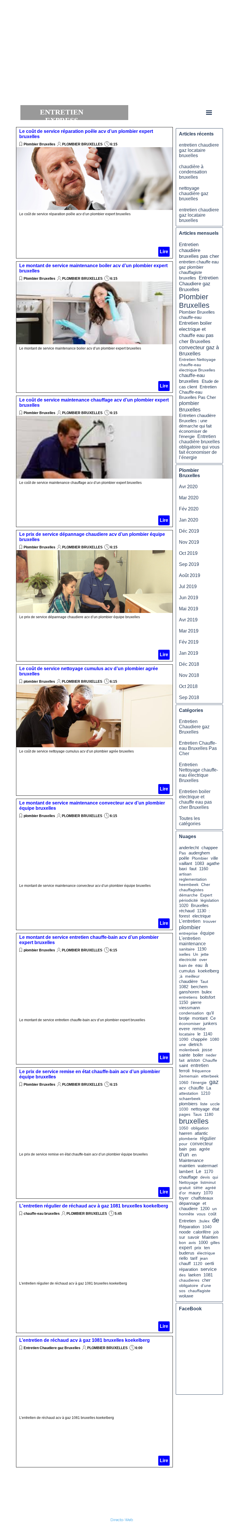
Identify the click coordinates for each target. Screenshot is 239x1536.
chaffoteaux (202, 1198)
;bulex (204, 1221)
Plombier (200, 858)
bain (183, 1148)
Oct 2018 (188, 686)
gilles (215, 1242)
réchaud (186, 910)
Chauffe (210, 1060)
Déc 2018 (189, 664)
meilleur (192, 976)
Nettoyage (188, 1182)
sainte (184, 1055)
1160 (203, 868)
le (199, 1033)
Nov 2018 (189, 675)
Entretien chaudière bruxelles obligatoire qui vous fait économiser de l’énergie (199, 447)
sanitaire (187, 949)
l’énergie (199, 1082)
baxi (183, 868)
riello (183, 1258)
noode (185, 1232)
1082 (183, 986)
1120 (197, 1263)
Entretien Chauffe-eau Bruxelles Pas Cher (198, 392)
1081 (208, 1275)
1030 (183, 1109)
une (182, 1044)
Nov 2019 (189, 542)
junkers (210, 1023)
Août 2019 (189, 575)
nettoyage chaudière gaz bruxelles (193, 193)
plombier (190, 927)
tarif (193, 1258)
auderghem (199, 853)
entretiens (188, 997)
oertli (209, 1263)
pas (192, 1148)
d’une (206, 1285)
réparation (188, 1269)
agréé (210, 1187)
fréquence (201, 1070)
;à (180, 976)
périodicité (188, 900)
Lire (164, 251)
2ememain (188, 1076)
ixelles (184, 954)
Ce (213, 1018)
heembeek (188, 884)
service (209, 1269)
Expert (206, 895)
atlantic (201, 1133)
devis (205, 1177)
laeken (194, 1275)
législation (210, 900)
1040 (207, 1226)
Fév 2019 (188, 642)
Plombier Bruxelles (39, 144)
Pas (182, 853)
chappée (199, 1039)
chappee (209, 847)
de (215, 1220)
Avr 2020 (188, 486)
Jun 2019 (188, 597)
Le (198, 1171)
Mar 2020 (188, 497)
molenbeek (189, 1049)
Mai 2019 (188, 608)
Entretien (187, 1221)
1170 (208, 1171)
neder (211, 1055)
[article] (94, 192)
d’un (184, 1155)
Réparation (189, 1226)
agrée (204, 1148)
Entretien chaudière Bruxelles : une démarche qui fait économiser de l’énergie (197, 426)
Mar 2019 (188, 630)
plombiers (188, 1103)
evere (184, 1028)
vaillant (185, 863)
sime (198, 1187)
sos (182, 1290)
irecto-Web (123, 1519)
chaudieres (189, 1280)
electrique (201, 916)
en (194, 1154)
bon (182, 1242)
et (204, 1203)
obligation (200, 1128)
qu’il (210, 1012)
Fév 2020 (188, 508)
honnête (186, 1214)
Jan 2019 (188, 653)
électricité (187, 959)
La (208, 1087)
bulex (207, 992)
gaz (214, 1082)
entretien (200, 1065)
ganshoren (189, 992)
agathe (213, 863)
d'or (182, 1193)
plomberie (188, 1138)
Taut (204, 981)
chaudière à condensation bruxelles (193, 172)
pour (183, 1143)
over (203, 959)
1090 (183, 1039)
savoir (193, 1237)
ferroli (184, 1070)
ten (207, 1247)
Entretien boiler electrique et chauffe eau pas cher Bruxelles (196, 332)
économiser (190, 1023)
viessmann (189, 1007)
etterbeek (210, 1076)
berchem (199, 986)
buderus (186, 1253)
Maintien (210, 1237)
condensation (191, 1013)
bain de (186, 965)
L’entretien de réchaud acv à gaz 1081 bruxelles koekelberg (84, 1340)
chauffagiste (199, 1290)
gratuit (185, 1187)
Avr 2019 (188, 619)
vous (201, 1214)
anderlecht (189, 847)
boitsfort (207, 997)
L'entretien (190, 938)
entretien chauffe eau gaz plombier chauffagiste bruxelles (199, 269)
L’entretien (190, 921)
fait (181, 1060)
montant (200, 1018)
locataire (187, 1034)
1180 (208, 1114)
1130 (201, 910)
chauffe (196, 1087)
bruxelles (194, 1121)
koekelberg (208, 971)
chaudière (188, 981)
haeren (185, 1133)
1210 (205, 1093)
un (214, 1208)
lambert (186, 1171)
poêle (184, 858)
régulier (208, 1138)
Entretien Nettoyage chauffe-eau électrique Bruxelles (197, 364)
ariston (193, 1060)
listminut (208, 1182)
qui (215, 1177)
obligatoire (188, 1285)
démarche (188, 895)
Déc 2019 (189, 531)
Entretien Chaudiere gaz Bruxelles (52, 1348)
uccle (215, 1103)
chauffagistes (191, 889)
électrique (206, 1253)
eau (198, 965)
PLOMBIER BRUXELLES (82, 144)
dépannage (189, 1203)
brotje (184, 1018)
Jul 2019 (188, 586)
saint (183, 1065)
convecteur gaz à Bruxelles (199, 351)
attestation (188, 1093)
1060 (183, 1082)
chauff (185, 1263)
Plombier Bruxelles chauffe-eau (197, 315)
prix (197, 1247)
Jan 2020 (188, 519)
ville (214, 858)
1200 (205, 1208)
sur (182, 1237)
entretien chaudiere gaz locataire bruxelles (199, 150)
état (215, 1108)
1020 (183, 905)
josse (207, 1049)
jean (204, 1258)
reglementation (193, 879)
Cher (205, 884)
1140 (207, 1034)
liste (204, 1103)
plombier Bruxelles (39, 682)
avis (192, 1242)
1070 (208, 1193)
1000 (203, 1242)
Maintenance (191, 1160)
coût (212, 1213)
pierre (196, 1002)
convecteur (201, 1143)
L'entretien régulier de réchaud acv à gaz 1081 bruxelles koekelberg (93, 1205)
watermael (207, 1165)
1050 (183, 1128)
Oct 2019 (188, 553)
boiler (198, 1054)
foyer (184, 1198)
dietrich (195, 1044)
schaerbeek (190, 1098)
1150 (183, 1002)
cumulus (187, 970)
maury (195, 1193)
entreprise (188, 933)
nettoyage (200, 1108)
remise (198, 1028)
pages (184, 1114)
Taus (197, 1114)
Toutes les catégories (190, 821)
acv (182, 1088)
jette (205, 954)
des (182, 1275)
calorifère (202, 1232)
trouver (209, 921)
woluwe (186, 1296)
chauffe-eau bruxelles (42, 1214)
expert (185, 1247)
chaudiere (188, 1208)
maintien (187, 1165)
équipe (207, 933)
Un (195, 954)
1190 (201, 949)
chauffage (188, 1176)
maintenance (192, 943)
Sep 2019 (189, 564)
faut (192, 868)
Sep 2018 (189, 697)
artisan (185, 874)
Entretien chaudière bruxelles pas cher (199, 250)
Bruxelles (200, 905)
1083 (199, 863)
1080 (214, 1039)
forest (184, 916)
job (216, 1232)
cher (206, 1280)
